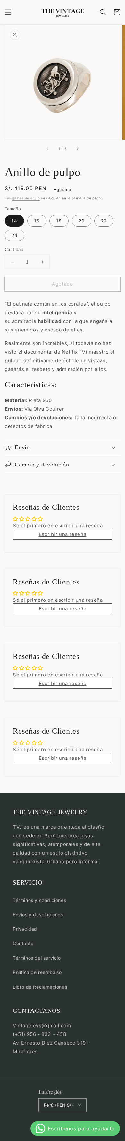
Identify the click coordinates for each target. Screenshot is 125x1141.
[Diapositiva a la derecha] (77, 149)
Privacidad (25, 929)
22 (104, 220)
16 (37, 220)
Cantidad (14, 249)
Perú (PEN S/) (58, 1105)
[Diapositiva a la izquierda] (48, 149)
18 (59, 220)
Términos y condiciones (39, 900)
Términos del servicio (37, 958)
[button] (8, 12)
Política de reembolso (37, 972)
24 (15, 235)
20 (82, 220)
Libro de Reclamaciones (40, 987)
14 (14, 220)
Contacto (23, 943)
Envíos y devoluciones (38, 914)
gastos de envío (26, 198)
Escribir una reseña (62, 534)
